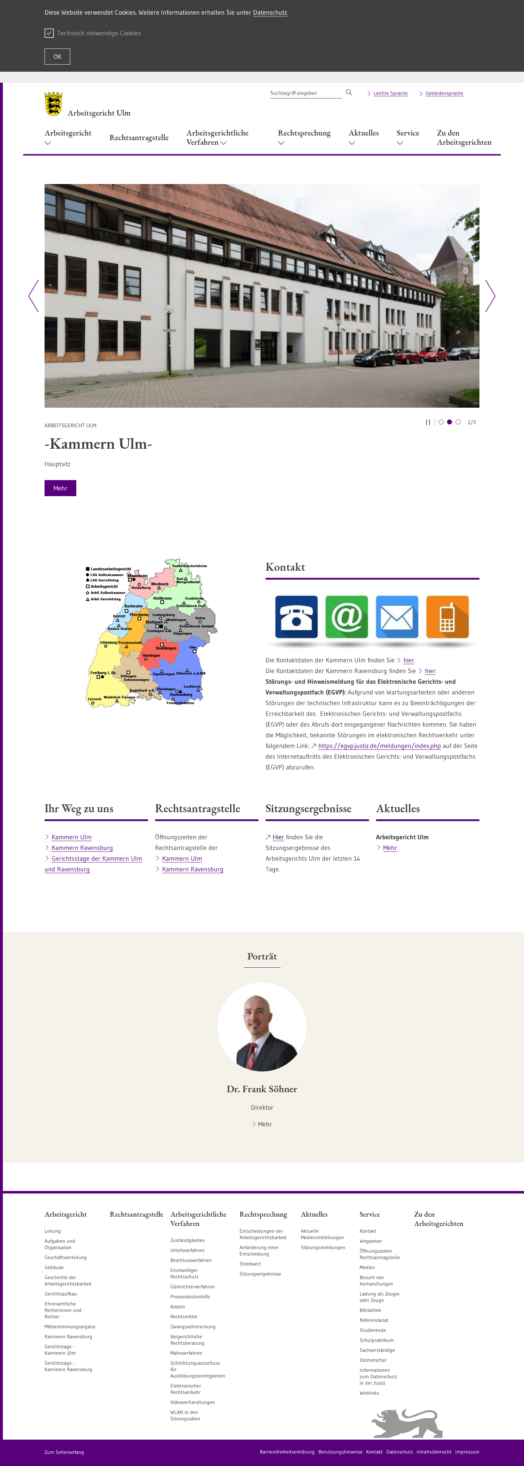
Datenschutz (270, 12)
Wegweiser (371, 1241)
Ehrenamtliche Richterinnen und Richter (63, 1310)
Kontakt (368, 1231)
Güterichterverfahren (192, 1286)
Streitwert (250, 1264)
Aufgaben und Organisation (60, 1244)
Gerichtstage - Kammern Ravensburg (68, 1366)
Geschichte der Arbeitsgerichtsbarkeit (68, 1280)
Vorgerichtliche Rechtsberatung (187, 1339)
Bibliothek (370, 1310)
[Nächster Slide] (487, 296)
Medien (367, 1267)
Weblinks (369, 1393)
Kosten (177, 1306)
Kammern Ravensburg (82, 848)
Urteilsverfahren (187, 1250)
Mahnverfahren (186, 1353)
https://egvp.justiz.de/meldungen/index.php (379, 746)
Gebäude (54, 1267)
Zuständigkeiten (187, 1240)
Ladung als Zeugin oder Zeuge (380, 1297)
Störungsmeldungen (323, 1247)
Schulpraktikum (377, 1340)
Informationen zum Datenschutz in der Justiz (378, 1376)
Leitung (53, 1231)
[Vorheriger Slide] (33, 296)
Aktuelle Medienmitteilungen (322, 1234)
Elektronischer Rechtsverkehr (185, 1389)
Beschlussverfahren (191, 1260)
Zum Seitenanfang (64, 1452)
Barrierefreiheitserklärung (287, 1452)
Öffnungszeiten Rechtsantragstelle (380, 1254)
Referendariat (374, 1320)
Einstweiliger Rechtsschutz (184, 1273)
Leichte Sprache (391, 93)
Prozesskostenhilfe (190, 1296)
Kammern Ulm (72, 837)
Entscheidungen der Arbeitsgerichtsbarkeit (263, 1234)
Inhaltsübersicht (434, 1452)
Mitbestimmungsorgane (70, 1326)
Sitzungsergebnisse (260, 1274)
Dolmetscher (373, 1360)
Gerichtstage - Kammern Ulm (60, 1349)
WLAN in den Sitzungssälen (185, 1415)
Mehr (390, 848)
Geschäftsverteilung (66, 1257)
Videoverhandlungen (192, 1402)
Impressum (467, 1452)
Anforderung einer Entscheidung (259, 1250)
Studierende (373, 1330)
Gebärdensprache (444, 93)
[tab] (262, 956)
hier (409, 660)
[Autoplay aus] (428, 422)
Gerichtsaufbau (61, 1294)
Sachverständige (377, 1350)
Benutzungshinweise (340, 1452)
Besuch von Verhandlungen (376, 1280)
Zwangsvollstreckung (193, 1326)
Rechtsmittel (183, 1316)
